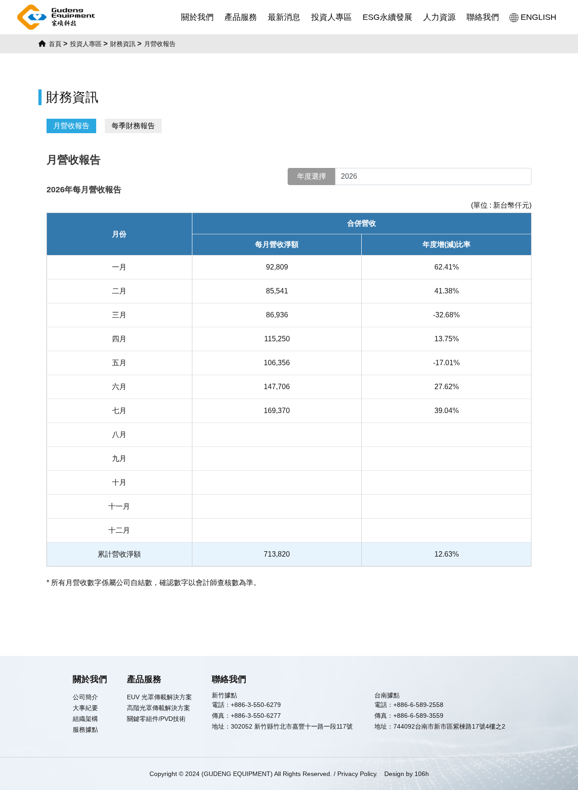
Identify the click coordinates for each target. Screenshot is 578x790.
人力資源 (439, 17)
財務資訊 (122, 43)
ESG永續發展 (387, 17)
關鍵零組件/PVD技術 (156, 718)
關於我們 (197, 17)
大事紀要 (85, 707)
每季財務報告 (133, 126)
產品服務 (240, 17)
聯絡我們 (482, 17)
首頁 (54, 43)
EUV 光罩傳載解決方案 (159, 697)
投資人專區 (331, 17)
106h (422, 773)
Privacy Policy (356, 773)
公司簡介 (85, 697)
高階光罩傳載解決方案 (158, 707)
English (538, 17)
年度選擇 (311, 176)
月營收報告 (71, 126)
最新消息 (284, 17)
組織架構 (85, 718)
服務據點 (85, 729)
